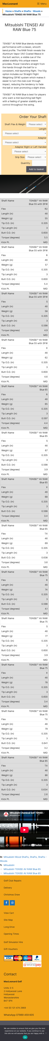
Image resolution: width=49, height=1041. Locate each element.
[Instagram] (12, 902)
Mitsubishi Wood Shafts (16, 857)
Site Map (8, 920)
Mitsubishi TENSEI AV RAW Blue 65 (22, 869)
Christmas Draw (12, 894)
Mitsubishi (9, 865)
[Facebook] (6, 902)
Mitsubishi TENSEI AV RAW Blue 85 (22, 873)
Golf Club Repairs (12, 880)
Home (8, 11)
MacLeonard (10, 3)
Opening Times (11, 934)
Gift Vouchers (11, 949)
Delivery (8, 887)
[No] (46, 1033)
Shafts (17, 11)
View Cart (9, 913)
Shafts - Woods (32, 11)
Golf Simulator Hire (13, 942)
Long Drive (9, 927)
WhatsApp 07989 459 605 (19, 1014)
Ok (25, 1037)
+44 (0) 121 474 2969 (15, 1008)
